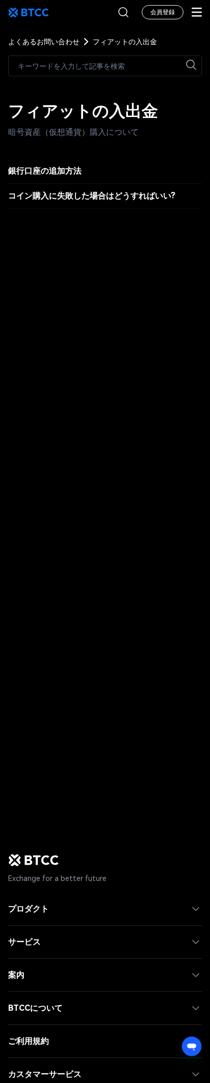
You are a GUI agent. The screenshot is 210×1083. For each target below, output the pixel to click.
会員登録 (162, 12)
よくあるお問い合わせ (44, 42)
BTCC (28, 12)
